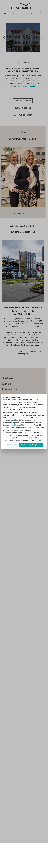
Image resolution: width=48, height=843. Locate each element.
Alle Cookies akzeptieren (31, 445)
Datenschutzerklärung (11, 425)
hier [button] (39, 440)
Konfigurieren (11, 445)
